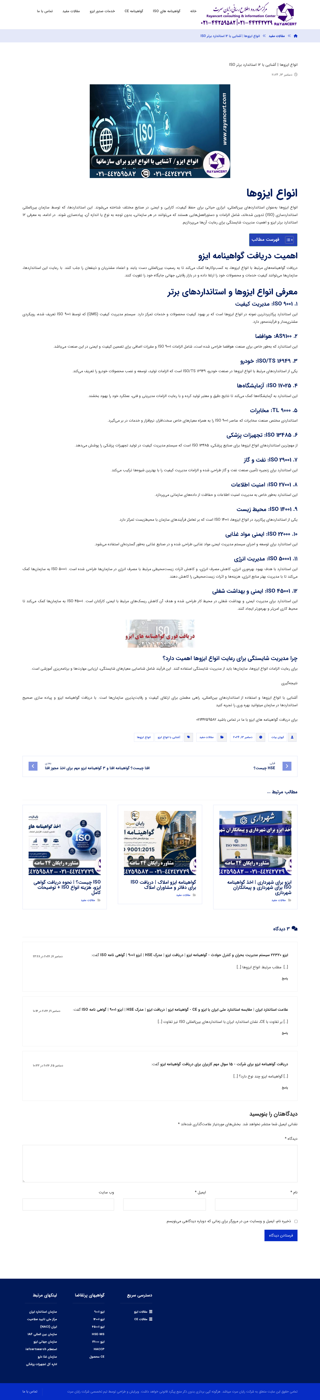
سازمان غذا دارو (47, 1356)
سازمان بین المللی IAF (42, 1334)
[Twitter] (228, 1365)
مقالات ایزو (140, 1311)
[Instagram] (216, 1365)
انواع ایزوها (144, 737)
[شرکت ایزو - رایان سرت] (296, 36)
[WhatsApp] (241, 1365)
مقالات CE (140, 1319)
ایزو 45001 (98, 1326)
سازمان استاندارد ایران (43, 1311)
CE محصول (96, 1356)
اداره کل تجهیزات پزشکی (41, 1364)
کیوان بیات (278, 737)
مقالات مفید (206, 737)
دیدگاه (291, 1139)
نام (294, 1192)
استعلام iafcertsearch (41, 1349)
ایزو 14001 (98, 1319)
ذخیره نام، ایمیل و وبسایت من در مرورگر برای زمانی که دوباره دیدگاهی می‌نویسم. (228, 1221)
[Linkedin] (222, 1365)
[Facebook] (247, 1365)
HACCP (99, 1349)
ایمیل (200, 1192)
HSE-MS (98, 1334)
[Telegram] (234, 1365)
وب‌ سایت (106, 1192)
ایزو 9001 (99, 1311)
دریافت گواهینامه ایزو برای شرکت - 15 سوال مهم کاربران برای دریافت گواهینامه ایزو (224, 1064)
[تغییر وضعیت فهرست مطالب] (287, 240)
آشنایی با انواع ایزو (169, 737)
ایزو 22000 (98, 1341)
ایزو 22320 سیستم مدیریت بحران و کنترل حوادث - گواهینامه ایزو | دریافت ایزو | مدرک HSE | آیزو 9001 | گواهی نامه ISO (194, 955)
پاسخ (285, 978)
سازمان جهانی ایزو (45, 1341)
